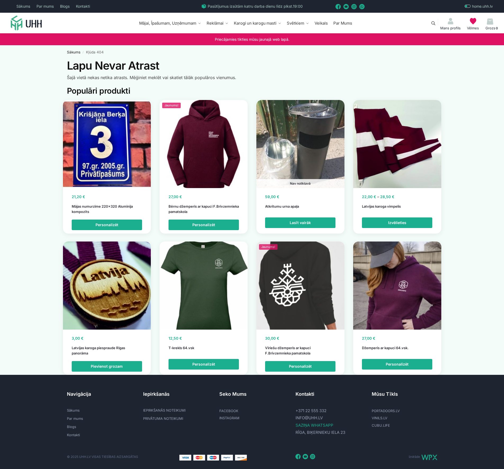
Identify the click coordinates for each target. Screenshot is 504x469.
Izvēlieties (397, 222)
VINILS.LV (379, 418)
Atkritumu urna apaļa (282, 206)
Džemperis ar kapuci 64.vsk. (385, 348)
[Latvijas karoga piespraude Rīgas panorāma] (107, 286)
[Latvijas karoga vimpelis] (397, 144)
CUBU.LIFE (381, 425)
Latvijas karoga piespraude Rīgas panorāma (98, 350)
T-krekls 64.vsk (181, 348)
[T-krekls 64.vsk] (204, 286)
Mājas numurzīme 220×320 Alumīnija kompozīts (102, 209)
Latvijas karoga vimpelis (381, 206)
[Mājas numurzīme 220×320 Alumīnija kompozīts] (107, 144)
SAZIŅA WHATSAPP (314, 425)
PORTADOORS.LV (386, 411)
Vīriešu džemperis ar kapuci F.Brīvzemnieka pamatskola (288, 350)
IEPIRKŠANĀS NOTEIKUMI (164, 410)
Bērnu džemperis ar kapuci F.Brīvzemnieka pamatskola (204, 209)
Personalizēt (107, 224)
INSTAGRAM (229, 418)
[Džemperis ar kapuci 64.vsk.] (397, 286)
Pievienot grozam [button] (107, 366)
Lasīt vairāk (300, 222)
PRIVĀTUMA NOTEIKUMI (163, 418)
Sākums (23, 6)
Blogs (65, 6)
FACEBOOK (228, 411)
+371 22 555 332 (311, 410)
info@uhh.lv (309, 417)
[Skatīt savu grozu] (490, 22)
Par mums (45, 6)
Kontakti (83, 6)
